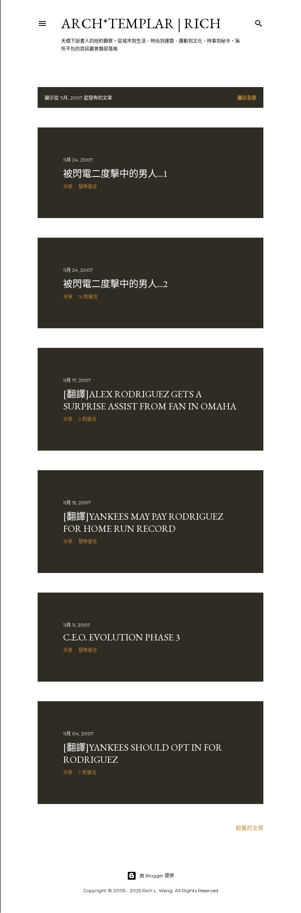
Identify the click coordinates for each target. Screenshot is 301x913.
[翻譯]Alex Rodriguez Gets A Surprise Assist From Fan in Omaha (149, 400)
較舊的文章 (249, 827)
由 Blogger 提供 (157, 875)
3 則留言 (87, 419)
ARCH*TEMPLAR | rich (141, 23)
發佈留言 (87, 186)
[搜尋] (258, 21)
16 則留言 (88, 297)
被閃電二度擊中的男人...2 (115, 284)
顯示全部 (247, 98)
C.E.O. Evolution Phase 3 (121, 637)
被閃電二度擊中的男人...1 (115, 173)
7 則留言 (87, 772)
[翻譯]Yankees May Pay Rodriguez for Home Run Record (143, 522)
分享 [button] (68, 186)
